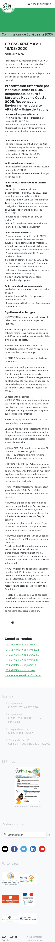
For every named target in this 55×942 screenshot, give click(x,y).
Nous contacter (34, 936)
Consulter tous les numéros (27, 806)
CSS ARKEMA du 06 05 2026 (20, 670)
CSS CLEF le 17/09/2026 (21, 732)
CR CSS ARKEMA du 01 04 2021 (22, 644)
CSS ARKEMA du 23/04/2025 (20, 665)
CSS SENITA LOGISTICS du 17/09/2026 (29, 743)
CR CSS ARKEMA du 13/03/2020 (23, 675)
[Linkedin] (33, 849)
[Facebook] (14, 849)
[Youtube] (42, 849)
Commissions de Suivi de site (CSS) (27, 34)
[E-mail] (5, 849)
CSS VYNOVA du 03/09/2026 (23, 707)
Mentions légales (35, 940)
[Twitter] (23, 849)
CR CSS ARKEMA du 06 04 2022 (22, 649)
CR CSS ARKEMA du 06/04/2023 (22, 654)
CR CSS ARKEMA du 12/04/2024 (22, 660)
